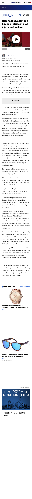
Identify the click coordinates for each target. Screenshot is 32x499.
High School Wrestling (7, 16)
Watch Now (27, 2)
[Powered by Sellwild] (27, 387)
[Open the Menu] (2, 2)
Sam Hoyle (11, 56)
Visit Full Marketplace (24, 286)
